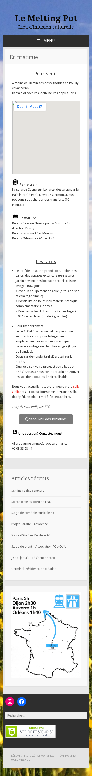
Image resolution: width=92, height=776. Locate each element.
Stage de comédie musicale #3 (32, 513)
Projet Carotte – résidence (29, 524)
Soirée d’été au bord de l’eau (31, 502)
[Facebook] (21, 701)
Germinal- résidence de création (33, 568)
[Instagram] (9, 701)
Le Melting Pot (46, 18)
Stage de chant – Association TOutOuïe (38, 546)
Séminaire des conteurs (27, 490)
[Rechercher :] (46, 715)
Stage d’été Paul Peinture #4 (30, 535)
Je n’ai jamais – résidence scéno (33, 558)
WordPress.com (21, 759)
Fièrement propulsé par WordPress (32, 756)
